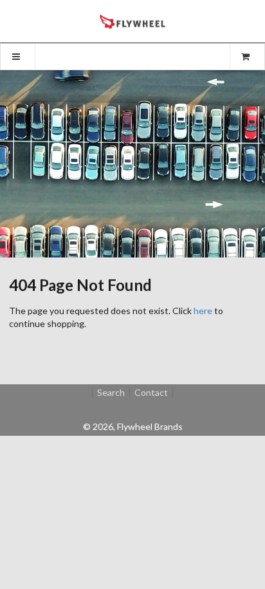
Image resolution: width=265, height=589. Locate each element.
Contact (151, 392)
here (203, 310)
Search (111, 392)
